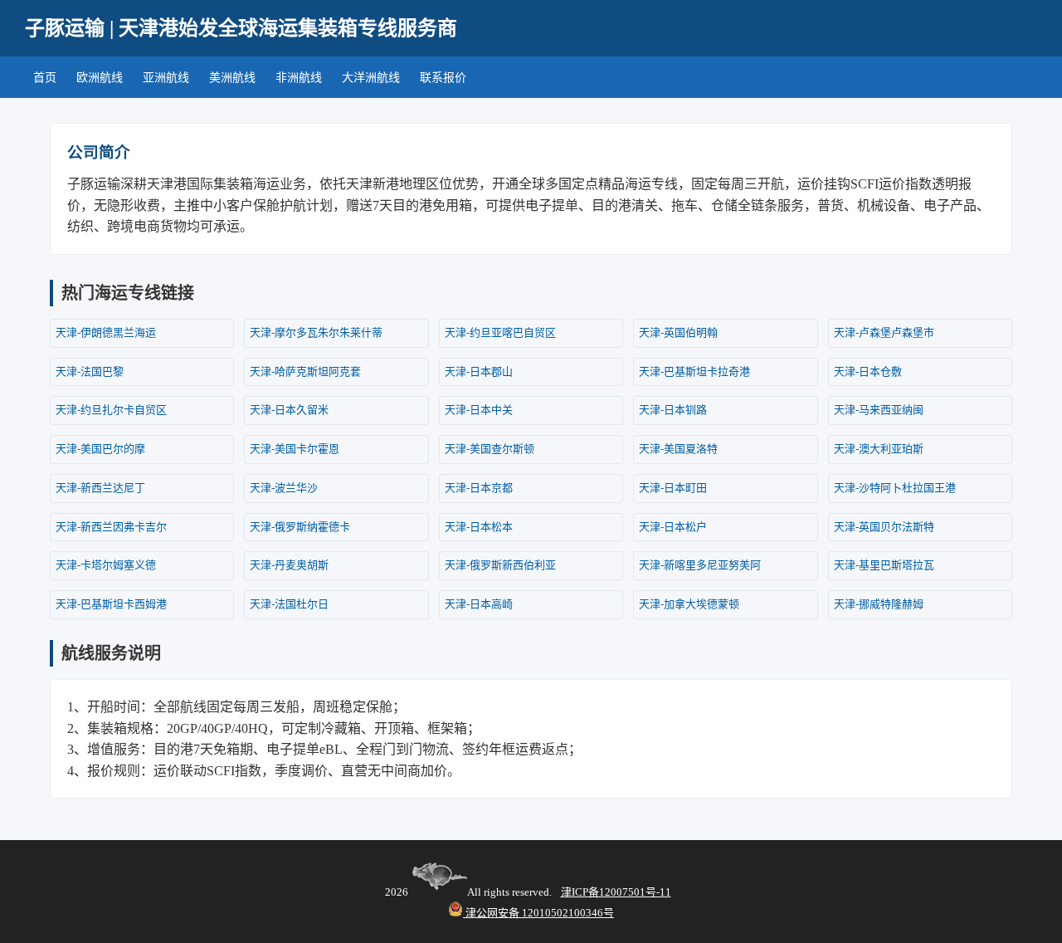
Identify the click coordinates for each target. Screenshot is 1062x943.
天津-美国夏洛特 (678, 448)
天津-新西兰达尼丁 (100, 487)
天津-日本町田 (673, 487)
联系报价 (443, 77)
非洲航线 (298, 77)
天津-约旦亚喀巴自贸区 (500, 332)
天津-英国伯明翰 (678, 332)
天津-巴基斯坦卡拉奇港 (694, 371)
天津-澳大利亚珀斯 (878, 448)
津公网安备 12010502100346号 (538, 912)
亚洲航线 (166, 77)
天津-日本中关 (479, 409)
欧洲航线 (99, 77)
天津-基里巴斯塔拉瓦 (884, 565)
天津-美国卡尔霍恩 (294, 448)
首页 (44, 77)
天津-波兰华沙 (284, 487)
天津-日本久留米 (289, 409)
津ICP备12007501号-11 (616, 892)
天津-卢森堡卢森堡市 (884, 332)
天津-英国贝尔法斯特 (884, 526)
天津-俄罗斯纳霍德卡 (300, 526)
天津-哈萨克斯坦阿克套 (305, 371)
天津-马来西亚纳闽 (878, 409)
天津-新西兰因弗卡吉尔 (111, 526)
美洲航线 (232, 77)
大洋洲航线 (371, 77)
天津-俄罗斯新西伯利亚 (500, 565)
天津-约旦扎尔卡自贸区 (111, 409)
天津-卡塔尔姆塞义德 (106, 565)
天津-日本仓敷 (868, 371)
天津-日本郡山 (479, 371)
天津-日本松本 (479, 526)
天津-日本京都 (479, 487)
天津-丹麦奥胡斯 (289, 565)
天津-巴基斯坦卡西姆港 (111, 604)
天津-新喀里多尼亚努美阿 (700, 565)
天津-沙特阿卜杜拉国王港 (895, 487)
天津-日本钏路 (673, 409)
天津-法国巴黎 (90, 371)
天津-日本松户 (673, 526)
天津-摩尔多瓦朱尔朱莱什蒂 (316, 332)
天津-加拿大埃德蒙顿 (689, 604)
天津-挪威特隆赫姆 (878, 604)
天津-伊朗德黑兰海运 (106, 332)
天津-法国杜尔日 (289, 604)
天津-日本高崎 (479, 604)
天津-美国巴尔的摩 (100, 448)
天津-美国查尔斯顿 (489, 448)
